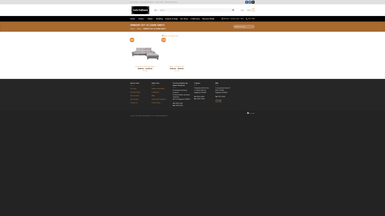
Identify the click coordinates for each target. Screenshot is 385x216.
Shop (139, 29)
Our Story (184, 19)
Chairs (141, 19)
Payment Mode (208, 19)
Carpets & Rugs (171, 19)
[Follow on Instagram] (249, 2)
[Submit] (233, 10)
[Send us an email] (253, 2)
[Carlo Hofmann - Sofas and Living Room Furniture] (140, 10)
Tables (150, 19)
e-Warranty (195, 19)
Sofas (132, 19)
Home (132, 29)
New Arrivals (134, 99)
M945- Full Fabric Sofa (176, 66)
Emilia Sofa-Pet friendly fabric (145, 66)
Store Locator (134, 2)
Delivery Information (171, 2)
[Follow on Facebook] (246, 2)
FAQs (153, 95)
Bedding (159, 19)
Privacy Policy (159, 2)
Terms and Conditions (146, 2)
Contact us (133, 103)
